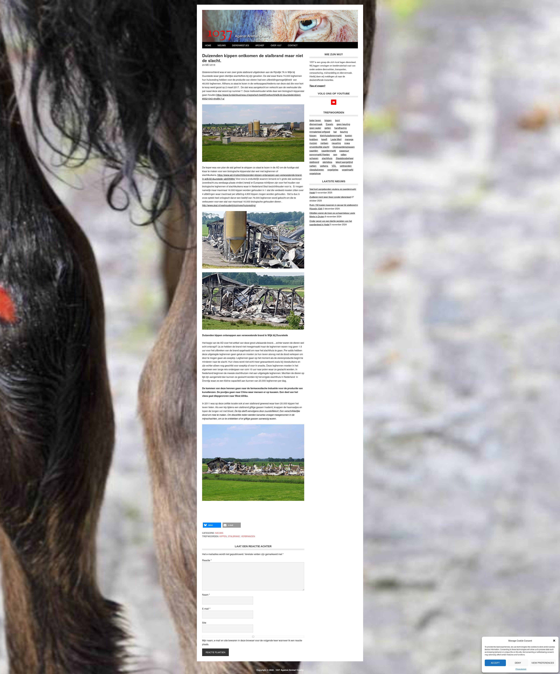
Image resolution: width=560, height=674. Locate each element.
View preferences (542, 662)
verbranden (248, 536)
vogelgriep (332, 169)
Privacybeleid (521, 669)
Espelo (329, 124)
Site (204, 622)
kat (335, 131)
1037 (220, 33)
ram (335, 154)
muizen (313, 143)
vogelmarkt (347, 169)
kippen (223, 536)
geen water (315, 128)
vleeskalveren (316, 169)
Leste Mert (336, 139)
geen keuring (343, 124)
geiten (327, 128)
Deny (518, 662)
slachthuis (327, 158)
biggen (328, 120)
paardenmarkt (329, 150)
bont (337, 120)
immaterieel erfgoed (319, 131)
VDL (334, 165)
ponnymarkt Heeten (319, 154)
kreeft (324, 139)
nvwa (347, 143)
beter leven (315, 120)
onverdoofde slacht (319, 147)
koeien (348, 135)
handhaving (340, 128)
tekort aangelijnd (344, 162)
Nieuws (219, 532)
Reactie (207, 560)
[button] (554, 640)
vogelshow (315, 173)
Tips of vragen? (317, 85)
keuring (344, 131)
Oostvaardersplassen (344, 147)
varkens (324, 165)
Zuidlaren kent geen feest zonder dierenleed (330, 196)
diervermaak (315, 124)
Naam (206, 594)
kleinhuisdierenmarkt (331, 135)
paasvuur (344, 150)
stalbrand (234, 536)
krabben (313, 139)
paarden (313, 150)
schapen (313, 158)
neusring (336, 143)
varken (312, 165)
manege (349, 139)
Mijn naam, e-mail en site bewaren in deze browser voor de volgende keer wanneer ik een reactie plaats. (252, 642)
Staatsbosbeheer (345, 158)
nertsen (324, 143)
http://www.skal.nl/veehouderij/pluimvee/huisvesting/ (229, 205)
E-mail (206, 608)
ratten (343, 154)
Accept (495, 662)
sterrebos (327, 162)
